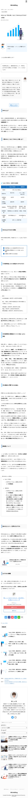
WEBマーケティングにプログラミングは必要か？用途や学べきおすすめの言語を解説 (17, 757)
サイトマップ (22, 789)
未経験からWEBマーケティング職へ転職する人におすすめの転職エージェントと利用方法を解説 (17, 738)
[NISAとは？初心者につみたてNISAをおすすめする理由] (15, 617)
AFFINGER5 (14, 796)
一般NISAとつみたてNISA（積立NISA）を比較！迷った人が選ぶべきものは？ (17, 643)
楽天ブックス (14, 607)
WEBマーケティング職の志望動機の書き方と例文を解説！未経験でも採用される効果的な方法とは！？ (17, 775)
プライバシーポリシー (14, 789)
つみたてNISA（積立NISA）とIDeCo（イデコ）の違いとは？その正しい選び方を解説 (17, 652)
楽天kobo (14, 610)
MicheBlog (14, 5)
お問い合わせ (6, 789)
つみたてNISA (5, 623)
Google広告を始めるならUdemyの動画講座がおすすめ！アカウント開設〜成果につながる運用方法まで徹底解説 (17, 747)
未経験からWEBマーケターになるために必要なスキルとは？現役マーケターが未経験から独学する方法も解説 (17, 766)
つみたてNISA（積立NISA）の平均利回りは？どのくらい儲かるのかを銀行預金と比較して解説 (17, 662)
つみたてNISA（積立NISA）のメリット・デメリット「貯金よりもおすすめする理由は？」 (17, 634)
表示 (16, 105)
